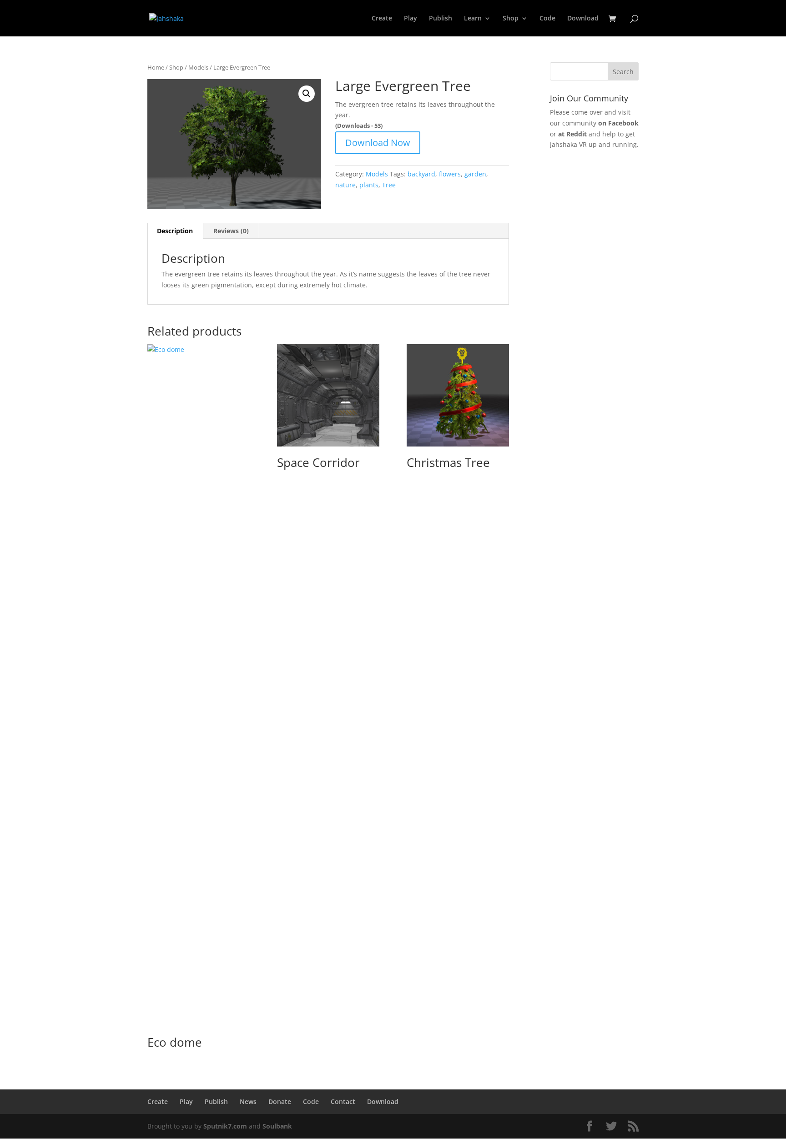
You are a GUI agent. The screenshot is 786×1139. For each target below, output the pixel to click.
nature (345, 185)
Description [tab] (175, 230)
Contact (343, 1101)
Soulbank (277, 1126)
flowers (450, 174)
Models (198, 67)
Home (155, 67)
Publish (440, 18)
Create (382, 18)
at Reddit (572, 134)
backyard (421, 174)
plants (368, 185)
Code (547, 18)
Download (583, 18)
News (248, 1101)
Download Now (377, 142)
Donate (279, 1101)
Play (410, 18)
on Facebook (618, 123)
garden (475, 174)
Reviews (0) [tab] (231, 230)
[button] (306, 93)
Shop (511, 18)
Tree (389, 185)
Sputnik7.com (225, 1126)
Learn (473, 18)
